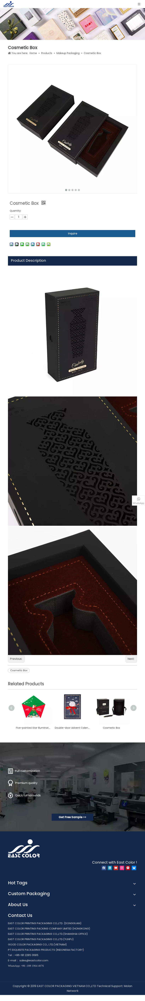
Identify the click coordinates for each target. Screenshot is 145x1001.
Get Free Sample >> (72, 817)
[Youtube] (116, 868)
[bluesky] (134, 868)
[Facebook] (104, 868)
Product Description (28, 260)
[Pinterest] (128, 868)
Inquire (72, 233)
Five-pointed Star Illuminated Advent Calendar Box (33, 728)
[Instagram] (122, 868)
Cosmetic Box (18, 670)
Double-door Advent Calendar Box (72, 728)
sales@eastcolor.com (33, 960)
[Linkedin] (110, 868)
